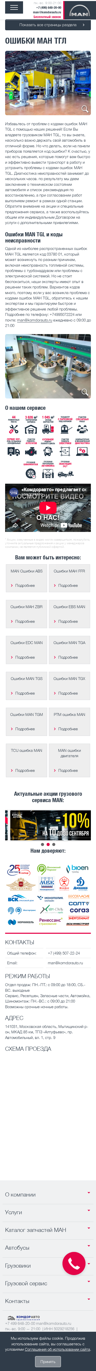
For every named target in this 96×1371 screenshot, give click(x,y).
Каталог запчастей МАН (35, 1230)
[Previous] (16, 83)
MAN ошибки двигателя (69, 753)
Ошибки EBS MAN (69, 606)
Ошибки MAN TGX (69, 678)
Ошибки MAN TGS (26, 678)
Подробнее (25, 585)
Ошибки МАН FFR (69, 571)
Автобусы (17, 1247)
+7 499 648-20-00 (20, 1323)
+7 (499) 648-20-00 (48, 7)
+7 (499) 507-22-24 (64, 953)
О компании (20, 1194)
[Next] (80, 83)
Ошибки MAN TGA (69, 642)
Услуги (13, 1212)
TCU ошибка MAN (26, 750)
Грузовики (18, 1265)
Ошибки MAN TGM (26, 714)
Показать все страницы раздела (48, 24)
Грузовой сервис (26, 1283)
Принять (48, 1361)
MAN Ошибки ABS (26, 571)
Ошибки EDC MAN (26, 642)
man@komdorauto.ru (47, 12)
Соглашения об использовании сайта (57, 1349)
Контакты (17, 1301)
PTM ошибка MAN (69, 714)
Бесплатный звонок (47, 16)
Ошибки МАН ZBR (26, 606)
